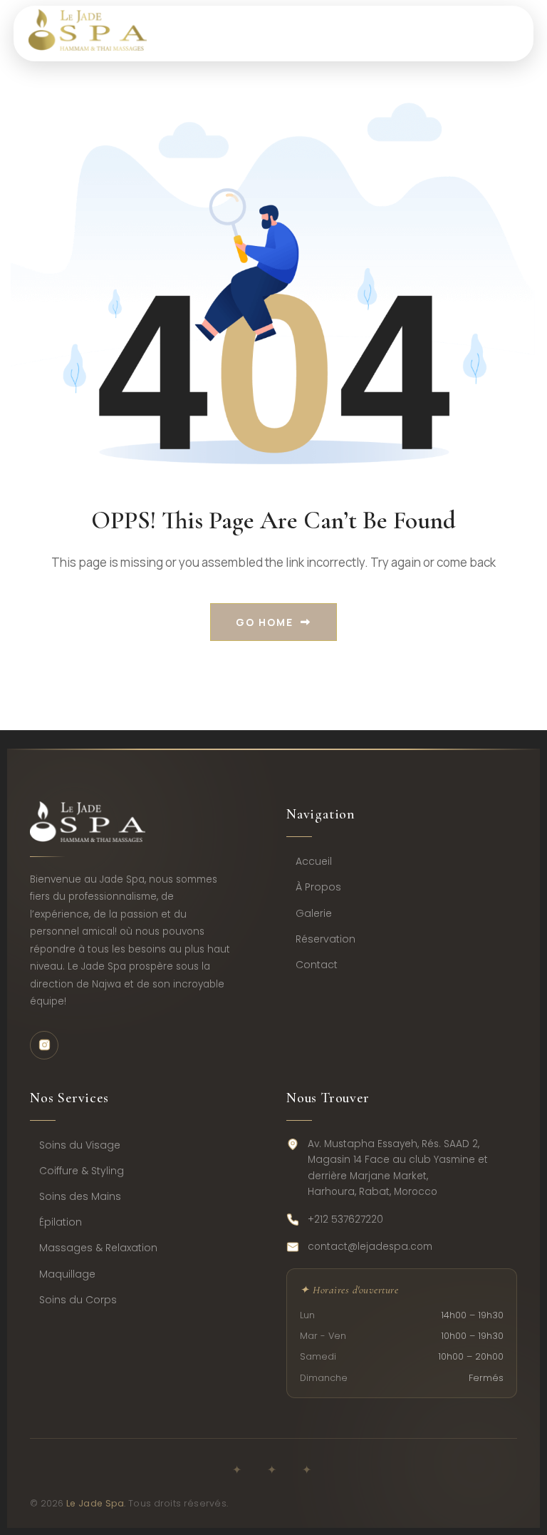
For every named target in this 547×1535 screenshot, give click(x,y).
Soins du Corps (78, 1300)
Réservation (325, 939)
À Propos (318, 887)
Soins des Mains (80, 1196)
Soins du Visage (79, 1145)
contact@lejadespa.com (370, 1246)
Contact (317, 965)
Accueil (314, 861)
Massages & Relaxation (98, 1248)
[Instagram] (44, 1045)
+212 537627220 (345, 1219)
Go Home (264, 622)
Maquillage (67, 1274)
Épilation (60, 1222)
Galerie (314, 913)
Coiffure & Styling (81, 1171)
